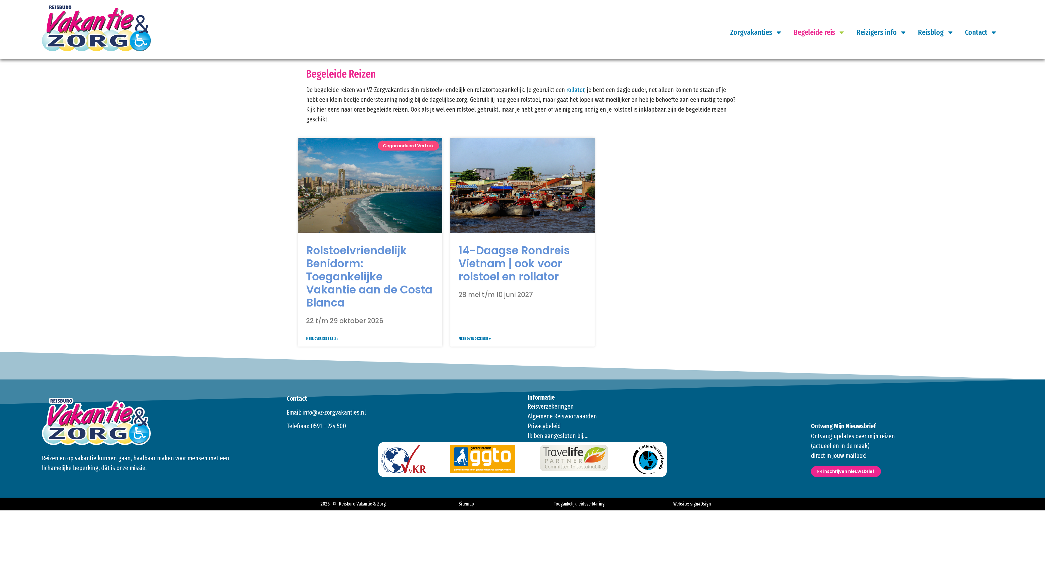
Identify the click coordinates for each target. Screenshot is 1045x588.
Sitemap (466, 504)
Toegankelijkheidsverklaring (579, 504)
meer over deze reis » (322, 339)
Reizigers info (876, 32)
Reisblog (931, 32)
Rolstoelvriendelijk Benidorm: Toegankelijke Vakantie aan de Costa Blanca (369, 276)
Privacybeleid (544, 426)
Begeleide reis (814, 32)
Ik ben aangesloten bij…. (558, 436)
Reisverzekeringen (551, 406)
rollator (575, 90)
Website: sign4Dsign (692, 504)
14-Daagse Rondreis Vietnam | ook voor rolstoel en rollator (514, 263)
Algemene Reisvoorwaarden (562, 416)
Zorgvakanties (751, 32)
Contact (976, 32)
